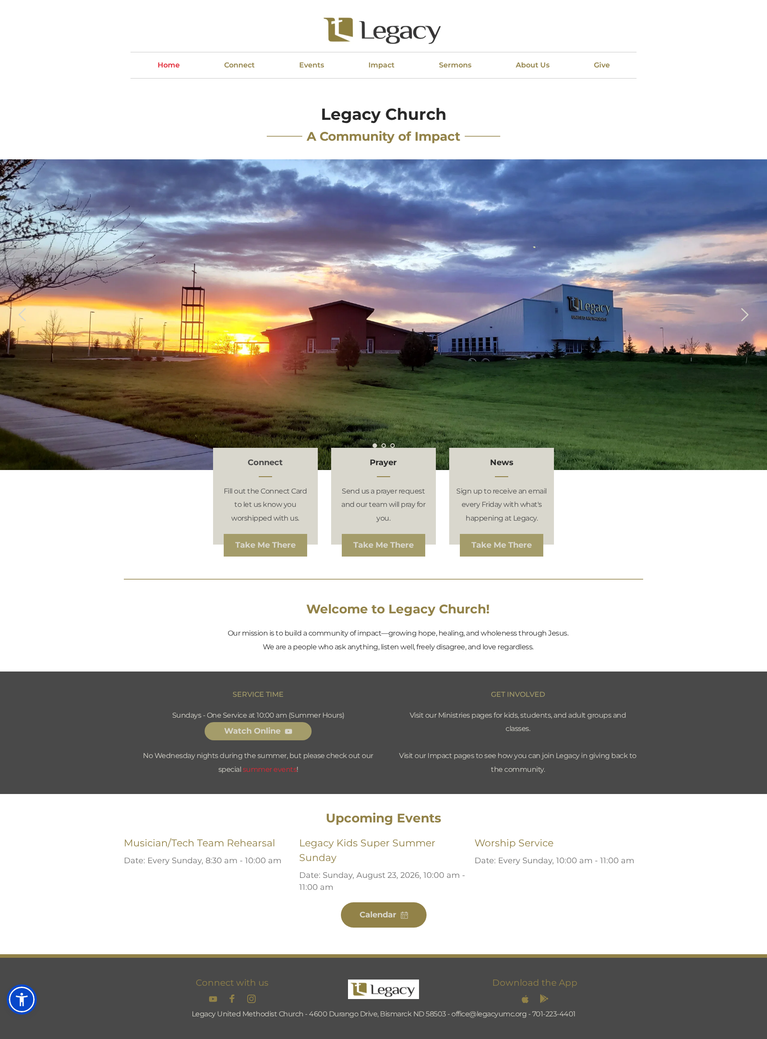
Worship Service (514, 843)
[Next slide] (744, 315)
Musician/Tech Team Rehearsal (199, 843)
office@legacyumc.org (488, 1014)
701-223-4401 (554, 1014)
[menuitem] (169, 65)
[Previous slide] (22, 315)
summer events (270, 769)
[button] (22, 999)
